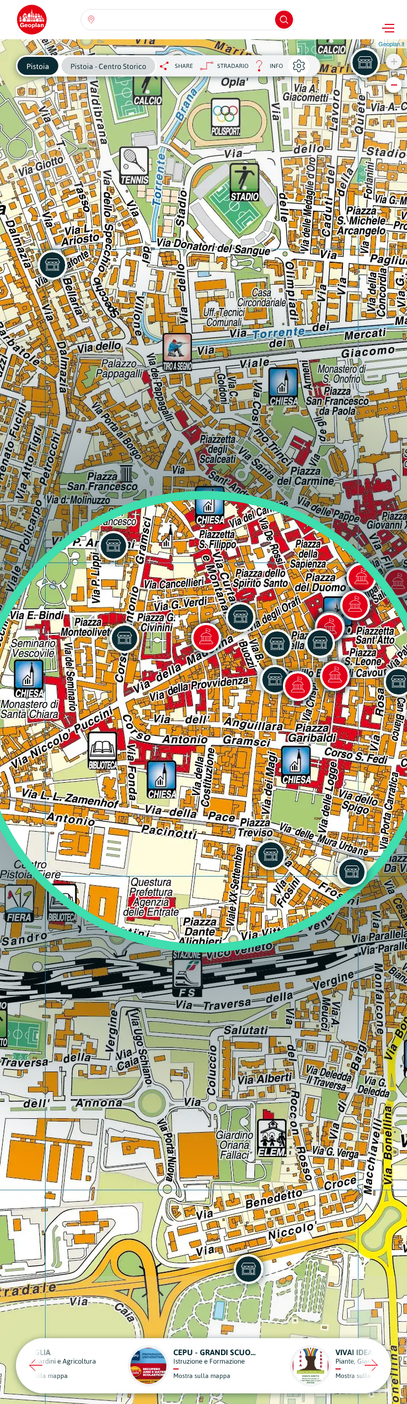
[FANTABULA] (365, 62)
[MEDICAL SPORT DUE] (248, 1269)
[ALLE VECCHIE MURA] (352, 872)
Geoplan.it (391, 43)
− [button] (394, 84)
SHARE (184, 66)
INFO (266, 68)
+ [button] (394, 61)
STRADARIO (233, 66)
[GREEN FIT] (271, 855)
